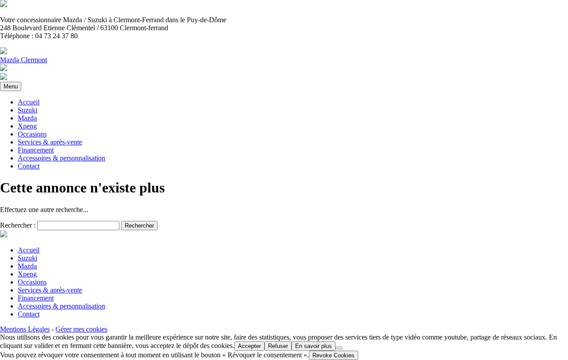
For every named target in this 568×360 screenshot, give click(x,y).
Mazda (27, 118)
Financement (36, 150)
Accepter (249, 346)
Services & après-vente (50, 142)
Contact (28, 166)
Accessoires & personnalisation (61, 158)
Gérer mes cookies (81, 329)
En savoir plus (313, 346)
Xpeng (27, 126)
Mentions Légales (25, 329)
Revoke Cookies (333, 355)
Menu (11, 86)
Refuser (278, 346)
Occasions (32, 134)
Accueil (28, 102)
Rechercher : (18, 225)
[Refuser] (339, 348)
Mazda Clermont (23, 60)
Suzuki (27, 110)
